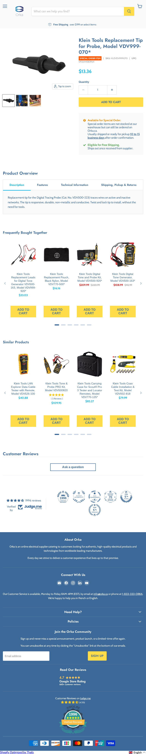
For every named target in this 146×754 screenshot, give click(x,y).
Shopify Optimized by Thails (17, 752)
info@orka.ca (101, 594)
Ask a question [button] (73, 467)
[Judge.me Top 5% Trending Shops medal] (95, 510)
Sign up (97, 656)
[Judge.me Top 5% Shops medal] (126, 497)
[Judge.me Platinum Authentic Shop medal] (79, 497)
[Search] (129, 11)
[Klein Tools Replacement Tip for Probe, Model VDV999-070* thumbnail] (8, 101)
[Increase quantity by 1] (112, 90)
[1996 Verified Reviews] (73, 734)
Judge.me (85, 698)
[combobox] (78, 11)
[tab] (17, 185)
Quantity (84, 81)
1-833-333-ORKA (132, 594)
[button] (137, 752)
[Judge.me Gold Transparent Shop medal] (95, 497)
